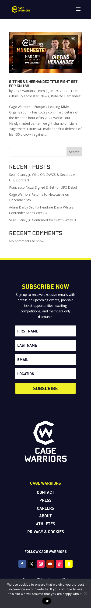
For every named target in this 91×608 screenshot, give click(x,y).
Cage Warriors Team (29, 90)
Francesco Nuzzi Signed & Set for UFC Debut (43, 187)
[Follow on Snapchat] (69, 564)
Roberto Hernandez (65, 96)
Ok (47, 601)
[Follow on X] (31, 564)
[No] (85, 593)
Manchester (29, 96)
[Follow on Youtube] (50, 564)
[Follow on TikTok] (59, 564)
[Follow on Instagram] (41, 564)
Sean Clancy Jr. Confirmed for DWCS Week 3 (42, 220)
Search (74, 152)
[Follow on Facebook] (22, 564)
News (44, 96)
